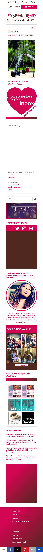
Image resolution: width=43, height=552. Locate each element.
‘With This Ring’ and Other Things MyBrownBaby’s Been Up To (21, 435)
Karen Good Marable (13, 434)
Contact (15, 515)
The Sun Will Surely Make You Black (14, 187)
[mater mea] (28, 418)
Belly (10, 2)
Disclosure (15, 532)
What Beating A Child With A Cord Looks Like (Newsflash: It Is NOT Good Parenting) (21, 442)
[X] (18, 549)
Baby (17, 2)
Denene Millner (16, 35)
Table (33, 2)
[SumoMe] (39, 549)
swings (13, 31)
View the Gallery (21, 365)
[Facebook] (10, 549)
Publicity (15, 535)
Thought (25, 2)
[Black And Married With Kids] (14, 418)
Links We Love (17, 539)
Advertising (16, 518)
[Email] (32, 549)
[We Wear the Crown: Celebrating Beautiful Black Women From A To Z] (14, 341)
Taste (9, 7)
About (17, 7)
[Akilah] (14, 405)
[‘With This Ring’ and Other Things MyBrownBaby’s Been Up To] (29, 341)
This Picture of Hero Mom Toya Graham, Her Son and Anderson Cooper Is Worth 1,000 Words (21, 458)
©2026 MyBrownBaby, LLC (21, 521)
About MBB (16, 511)
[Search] (34, 199)
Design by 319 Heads (19, 542)
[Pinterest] (25, 549)
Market (30, 7)
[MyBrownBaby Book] (14, 391)
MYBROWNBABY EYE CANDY (19, 329)
